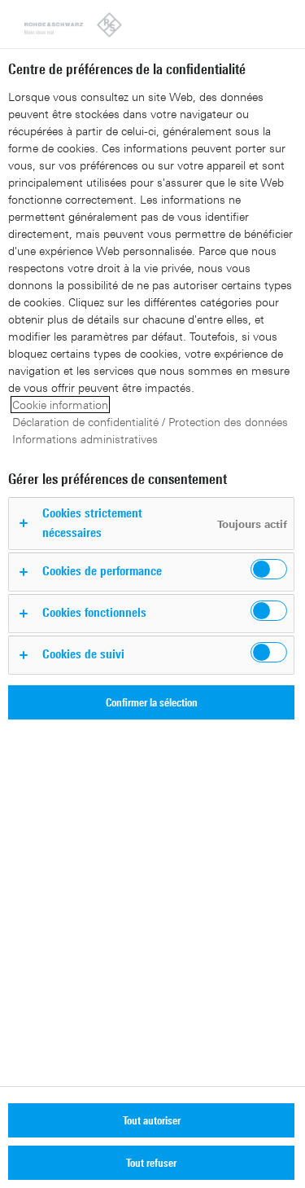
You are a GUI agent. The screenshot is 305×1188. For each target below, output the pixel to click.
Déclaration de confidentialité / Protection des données (150, 422)
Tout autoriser (152, 1120)
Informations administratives (85, 439)
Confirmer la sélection (152, 702)
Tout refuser (151, 1162)
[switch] (269, 569)
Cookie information (60, 404)
